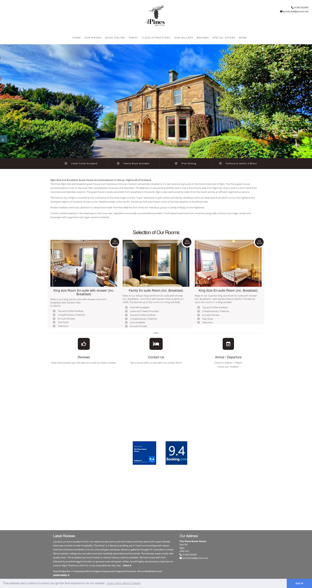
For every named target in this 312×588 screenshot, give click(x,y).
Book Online (115, 37)
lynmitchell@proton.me (195, 558)
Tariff (133, 37)
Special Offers (224, 37)
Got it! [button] (299, 583)
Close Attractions (156, 37)
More (243, 37)
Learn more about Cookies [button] (124, 583)
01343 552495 (189, 554)
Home (76, 37)
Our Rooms (93, 37)
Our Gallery (183, 37)
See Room (115, 242)
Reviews (203, 37)
